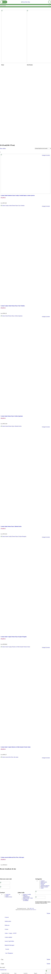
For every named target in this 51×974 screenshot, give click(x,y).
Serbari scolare (44, 882)
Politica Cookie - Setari (28, 898)
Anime (42, 888)
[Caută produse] (49, 5)
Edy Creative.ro (33, 909)
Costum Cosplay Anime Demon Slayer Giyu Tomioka (13, 305)
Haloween (43, 883)
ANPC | (30, 908)
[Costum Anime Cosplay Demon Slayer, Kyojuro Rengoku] (25, 585)
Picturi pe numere (44, 886)
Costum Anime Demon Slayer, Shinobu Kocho (11, 526)
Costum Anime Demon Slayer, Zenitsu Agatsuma (12, 416)
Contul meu (7, 894)
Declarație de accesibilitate (25, 900)
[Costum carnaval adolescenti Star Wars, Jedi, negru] (25, 806)
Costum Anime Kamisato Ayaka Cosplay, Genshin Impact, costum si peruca (18, 195)
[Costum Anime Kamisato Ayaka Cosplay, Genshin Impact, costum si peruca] (25, 174)
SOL (33, 908)
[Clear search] (47, 5)
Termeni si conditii (27, 894)
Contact (7, 895)
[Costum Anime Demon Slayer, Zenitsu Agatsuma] (25, 365)
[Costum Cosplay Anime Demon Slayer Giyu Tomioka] (25, 254)
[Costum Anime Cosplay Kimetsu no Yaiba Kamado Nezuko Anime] (25, 696)
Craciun (42, 884)
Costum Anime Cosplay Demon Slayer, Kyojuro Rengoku (14, 636)
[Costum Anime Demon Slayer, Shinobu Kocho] (25, 475)
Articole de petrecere (45, 885)
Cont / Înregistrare (9, 953)
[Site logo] (25, 2)
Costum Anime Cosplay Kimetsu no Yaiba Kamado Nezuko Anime (15, 747)
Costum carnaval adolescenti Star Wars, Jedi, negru (12, 857)
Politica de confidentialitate (26, 896)
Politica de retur (8, 896)
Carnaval (42, 880)
